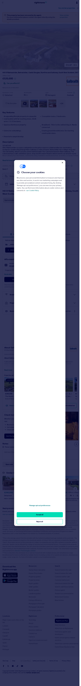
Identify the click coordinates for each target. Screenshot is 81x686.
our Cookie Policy (32, 190)
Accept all (39, 515)
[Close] (62, 162)
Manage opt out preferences (39, 505)
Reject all (39, 522)
